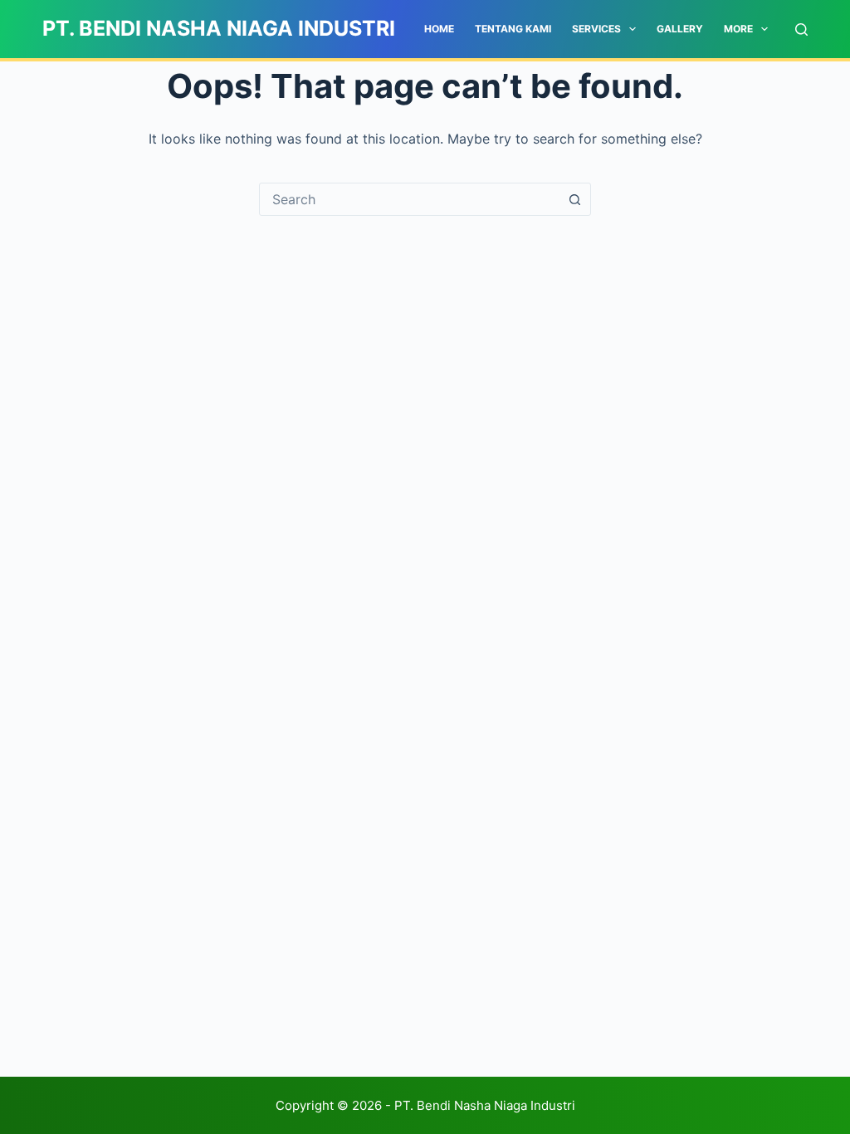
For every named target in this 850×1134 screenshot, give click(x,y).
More (738, 28)
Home (439, 28)
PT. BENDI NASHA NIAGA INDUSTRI (218, 28)
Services (596, 28)
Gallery (680, 28)
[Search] (801, 29)
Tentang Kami (513, 28)
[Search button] (574, 199)
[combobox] (409, 199)
